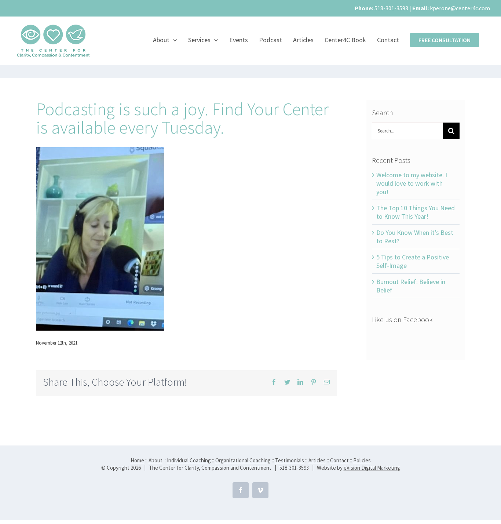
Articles (317, 460)
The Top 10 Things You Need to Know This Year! (415, 212)
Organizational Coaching (243, 460)
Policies (362, 460)
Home (137, 460)
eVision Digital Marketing (372, 467)
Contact (339, 460)
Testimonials (289, 460)
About (155, 460)
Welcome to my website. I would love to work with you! (411, 183)
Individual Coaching (189, 460)
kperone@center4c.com (460, 8)
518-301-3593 (391, 8)
